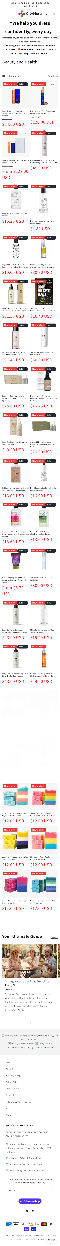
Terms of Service (13, 1095)
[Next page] (49, 922)
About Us (10, 1068)
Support (45, 53)
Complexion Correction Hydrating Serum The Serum (15, 161)
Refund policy (38, 1235)
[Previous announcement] (5, 4)
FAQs (8, 1108)
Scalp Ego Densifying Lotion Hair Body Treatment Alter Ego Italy (15, 443)
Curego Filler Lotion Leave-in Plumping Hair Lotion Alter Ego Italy (42, 444)
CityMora (12, 1235)
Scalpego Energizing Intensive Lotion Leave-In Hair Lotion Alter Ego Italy (15, 398)
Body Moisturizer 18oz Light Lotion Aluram (16, 214)
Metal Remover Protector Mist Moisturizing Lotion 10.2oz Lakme (43, 161)
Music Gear (16, 53)
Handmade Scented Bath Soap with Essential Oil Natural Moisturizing (14, 722)
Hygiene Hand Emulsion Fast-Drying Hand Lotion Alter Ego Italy (15, 266)
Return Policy (12, 1082)
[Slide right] (36, 1022)
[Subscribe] (51, 1190)
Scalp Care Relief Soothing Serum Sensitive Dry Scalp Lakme (15, 674)
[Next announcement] (54, 4)
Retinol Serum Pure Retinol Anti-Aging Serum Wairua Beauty (43, 112)
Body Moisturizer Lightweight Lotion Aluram (42, 222)
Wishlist (35, 53)
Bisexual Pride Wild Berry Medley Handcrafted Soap (15, 902)
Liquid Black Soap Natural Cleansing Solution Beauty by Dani (42, 722)
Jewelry (51, 49)
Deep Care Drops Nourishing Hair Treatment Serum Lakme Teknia (15, 309)
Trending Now (12, 45)
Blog (26, 53)
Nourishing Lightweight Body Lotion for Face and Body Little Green (14, 580)
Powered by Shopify (23, 1235)
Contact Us (11, 1115)
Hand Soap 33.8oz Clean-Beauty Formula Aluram (43, 489)
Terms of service (15, 1240)
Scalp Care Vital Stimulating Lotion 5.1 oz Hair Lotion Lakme (14, 631)
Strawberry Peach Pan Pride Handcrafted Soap (41, 858)
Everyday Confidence (33, 45)
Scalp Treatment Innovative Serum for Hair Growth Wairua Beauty (14, 113)
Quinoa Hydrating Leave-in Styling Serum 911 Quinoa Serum (43, 674)
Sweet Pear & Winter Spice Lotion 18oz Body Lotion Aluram (43, 533)
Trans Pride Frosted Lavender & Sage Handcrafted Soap (14, 814)
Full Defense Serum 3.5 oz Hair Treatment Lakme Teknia (14, 353)
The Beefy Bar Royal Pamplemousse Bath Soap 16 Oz (42, 309)
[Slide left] (23, 1022)
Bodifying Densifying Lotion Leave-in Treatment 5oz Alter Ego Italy (43, 398)
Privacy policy (52, 1235)
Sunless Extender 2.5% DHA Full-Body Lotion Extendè (15, 773)
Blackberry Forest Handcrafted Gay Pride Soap (42, 902)
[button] (6, 14)
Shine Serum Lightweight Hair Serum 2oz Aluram (42, 631)
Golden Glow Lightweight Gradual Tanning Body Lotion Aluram (15, 489)
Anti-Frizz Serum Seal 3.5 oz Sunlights (41, 579)
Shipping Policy (13, 1075)
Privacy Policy (12, 1088)
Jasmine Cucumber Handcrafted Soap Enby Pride (15, 858)
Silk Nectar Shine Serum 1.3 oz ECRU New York (42, 353)
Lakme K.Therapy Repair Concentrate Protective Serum (42, 266)
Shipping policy (30, 1240)
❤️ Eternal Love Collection (31, 49)
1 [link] (10, 922)
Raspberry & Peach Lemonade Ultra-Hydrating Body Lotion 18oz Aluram (15, 534)
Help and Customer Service (18, 1102)
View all (54, 937)
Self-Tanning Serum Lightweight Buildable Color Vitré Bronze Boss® (44, 773)
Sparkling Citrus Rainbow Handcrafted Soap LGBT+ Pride (42, 814)
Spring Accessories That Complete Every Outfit (27, 983)
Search (9, 1062)
